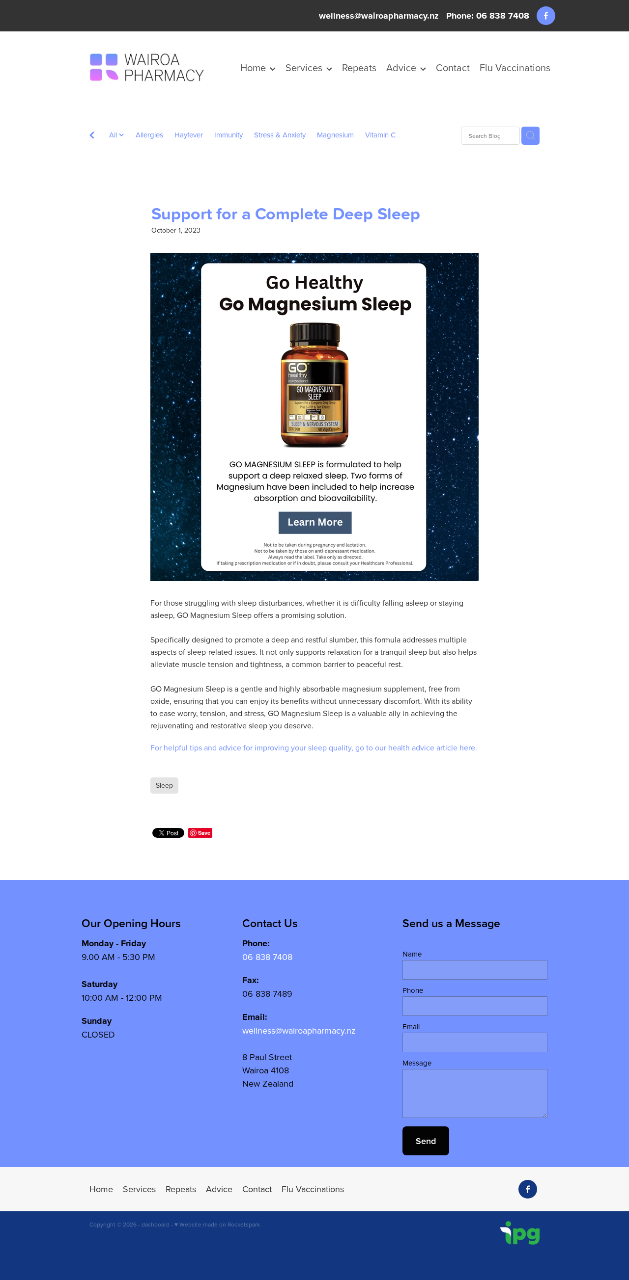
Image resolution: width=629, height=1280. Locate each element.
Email (411, 1026)
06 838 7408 (267, 957)
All (114, 135)
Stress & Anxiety (280, 135)
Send (426, 1141)
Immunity (228, 135)
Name (412, 954)
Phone (412, 990)
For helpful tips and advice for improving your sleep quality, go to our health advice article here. (313, 747)
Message (416, 1063)
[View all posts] (91, 136)
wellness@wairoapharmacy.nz (379, 15)
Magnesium (335, 135)
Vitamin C (380, 135)
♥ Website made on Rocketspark (217, 1224)
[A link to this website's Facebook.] (546, 15)
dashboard (156, 1224)
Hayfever (188, 135)
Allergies (149, 135)
